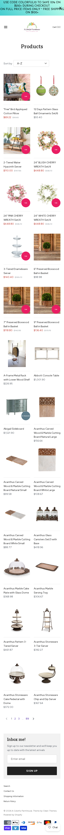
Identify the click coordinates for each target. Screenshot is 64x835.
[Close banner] (60, 8)
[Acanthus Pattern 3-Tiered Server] (17, 619)
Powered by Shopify (13, 814)
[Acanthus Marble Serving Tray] (47, 566)
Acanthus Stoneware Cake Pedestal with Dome (16, 699)
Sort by (8, 63)
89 (27, 718)
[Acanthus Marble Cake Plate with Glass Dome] (17, 566)
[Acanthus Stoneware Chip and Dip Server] (47, 673)
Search (7, 786)
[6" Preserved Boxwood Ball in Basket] (47, 247)
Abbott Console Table (46, 375)
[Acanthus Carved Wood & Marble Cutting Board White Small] (17, 513)
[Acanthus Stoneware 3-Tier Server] (47, 619)
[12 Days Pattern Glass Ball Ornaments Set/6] (47, 87)
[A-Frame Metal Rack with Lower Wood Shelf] (17, 353)
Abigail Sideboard (14, 428)
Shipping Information (14, 796)
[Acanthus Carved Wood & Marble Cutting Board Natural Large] (47, 406)
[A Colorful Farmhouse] (32, 27)
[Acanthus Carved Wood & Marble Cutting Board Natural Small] (17, 460)
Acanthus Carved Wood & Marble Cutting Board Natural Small (17, 486)
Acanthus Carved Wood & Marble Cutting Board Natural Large (47, 432)
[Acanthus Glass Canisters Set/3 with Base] (47, 513)
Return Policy (10, 801)
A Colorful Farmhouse (22, 811)
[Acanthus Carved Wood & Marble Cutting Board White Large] (47, 460)
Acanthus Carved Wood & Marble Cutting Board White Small (17, 539)
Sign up (32, 770)
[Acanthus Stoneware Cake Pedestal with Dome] (17, 673)
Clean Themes (50, 811)
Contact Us (9, 791)
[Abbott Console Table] (47, 353)
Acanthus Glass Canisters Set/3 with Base (45, 539)
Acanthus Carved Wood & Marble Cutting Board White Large (47, 486)
